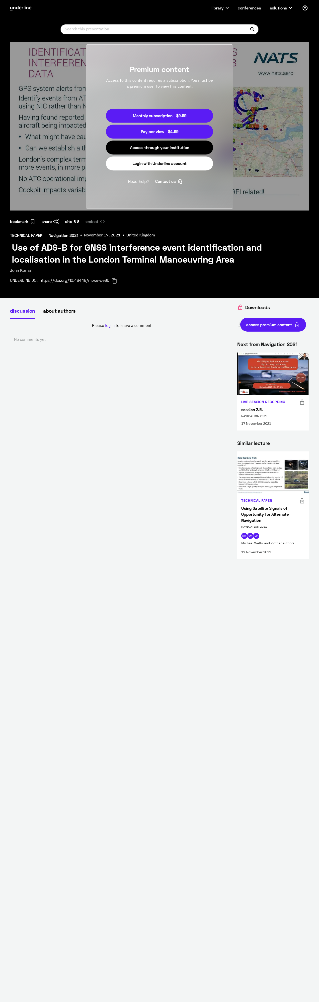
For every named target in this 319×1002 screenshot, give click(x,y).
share (47, 221)
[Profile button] (305, 8)
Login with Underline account (160, 163)
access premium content (269, 324)
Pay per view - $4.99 (159, 131)
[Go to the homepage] (20, 7)
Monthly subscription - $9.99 (159, 115)
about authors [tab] (59, 311)
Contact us (165, 181)
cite (68, 221)
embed (91, 221)
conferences (249, 7)
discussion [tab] (22, 311)
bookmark (19, 221)
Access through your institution (159, 147)
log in (110, 326)
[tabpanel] (121, 333)
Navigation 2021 (279, 344)
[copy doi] (117, 281)
